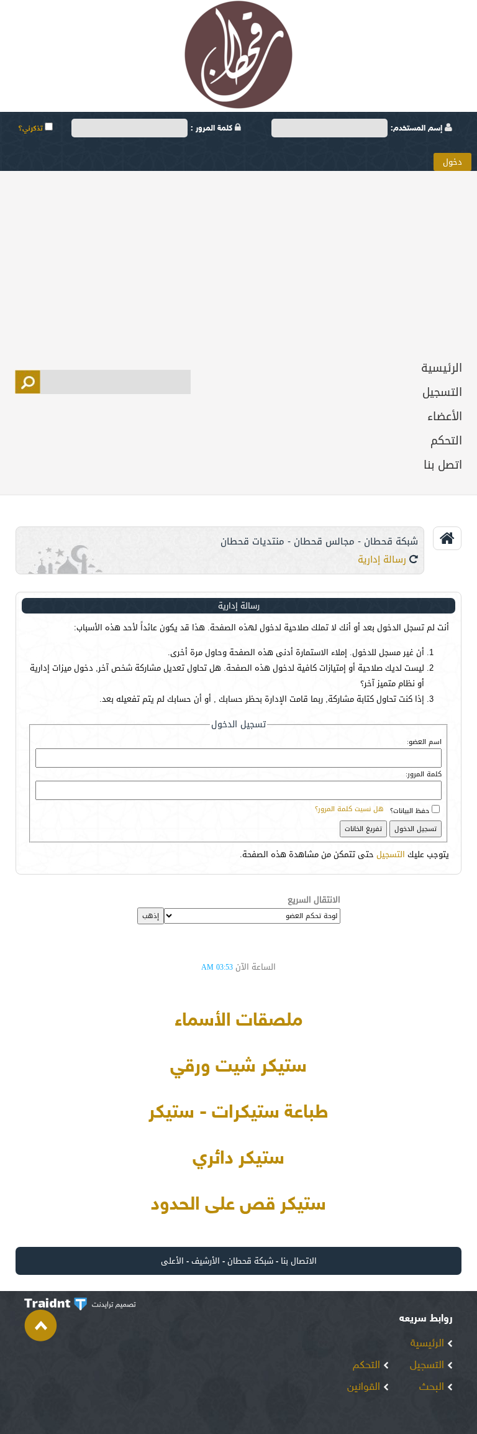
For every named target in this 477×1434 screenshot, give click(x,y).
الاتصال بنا (299, 1261)
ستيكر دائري (238, 1159)
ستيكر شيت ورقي (238, 1067)
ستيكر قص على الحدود (238, 1205)
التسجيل (442, 392)
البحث (433, 1387)
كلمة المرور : (213, 129)
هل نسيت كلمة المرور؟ (349, 809)
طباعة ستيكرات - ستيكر (238, 1113)
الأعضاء (444, 416)
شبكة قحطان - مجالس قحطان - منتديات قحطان (319, 541)
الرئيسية (441, 368)
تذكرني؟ (31, 128)
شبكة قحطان (250, 1261)
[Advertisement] (238, 264)
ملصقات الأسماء (238, 1021)
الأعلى (172, 1261)
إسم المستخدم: (418, 129)
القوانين (365, 1387)
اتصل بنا (443, 465)
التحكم (446, 440)
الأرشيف (205, 1261)
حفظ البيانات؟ (409, 810)
